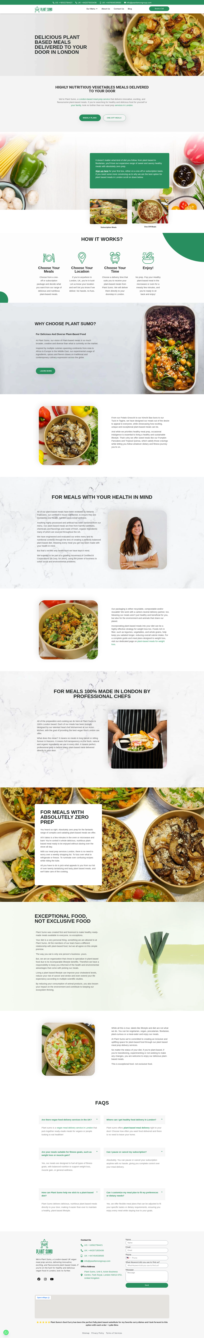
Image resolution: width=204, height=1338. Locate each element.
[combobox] (128, 1258)
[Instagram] (45, 1279)
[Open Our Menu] (97, 8)
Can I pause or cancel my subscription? (126, 1152)
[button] (69, 1119)
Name (128, 1239)
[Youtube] (52, 1279)
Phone (128, 1255)
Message (130, 1270)
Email (128, 1247)
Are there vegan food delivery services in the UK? (67, 1120)
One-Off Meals (150, 227)
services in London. (124, 105)
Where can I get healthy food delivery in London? (131, 1120)
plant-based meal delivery (137, 1128)
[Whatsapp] (6, 1332)
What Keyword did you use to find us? (143, 1262)
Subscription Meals (109, 227)
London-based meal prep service (94, 99)
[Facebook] (39, 1279)
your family (76, 105)
